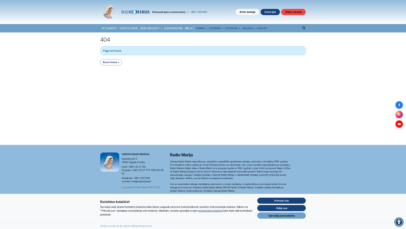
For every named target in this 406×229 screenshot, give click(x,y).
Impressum (146, 226)
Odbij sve (281, 208)
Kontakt (262, 28)
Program (214, 28)
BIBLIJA (189, 28)
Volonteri (231, 28)
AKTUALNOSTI (109, 28)
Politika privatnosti (109, 226)
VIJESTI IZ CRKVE (128, 28)
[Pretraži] (304, 28)
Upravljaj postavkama (281, 215)
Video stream (293, 12)
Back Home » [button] (111, 62)
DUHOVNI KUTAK (173, 28)
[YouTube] (399, 124)
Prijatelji (248, 28)
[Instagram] (399, 114)
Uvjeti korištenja (130, 226)
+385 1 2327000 (198, 12)
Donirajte (270, 12)
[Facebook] (399, 105)
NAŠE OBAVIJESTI (150, 28)
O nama (199, 28)
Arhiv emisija (247, 12)
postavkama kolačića (210, 210)
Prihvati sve (281, 200)
